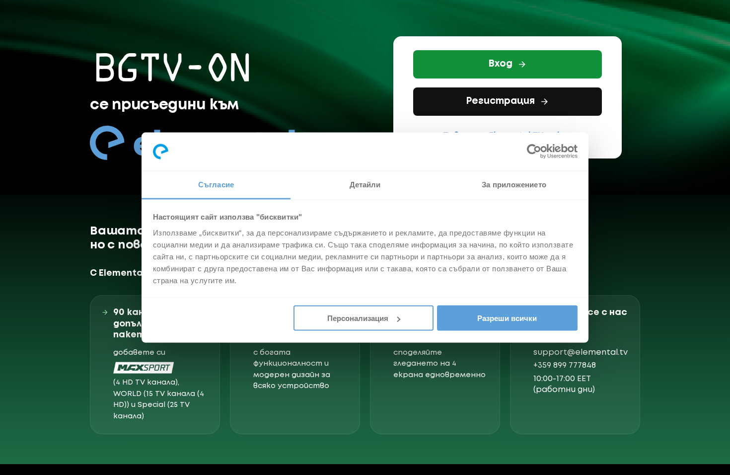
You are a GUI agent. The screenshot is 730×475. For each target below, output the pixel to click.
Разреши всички (507, 318)
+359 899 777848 (564, 365)
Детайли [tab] (365, 184)
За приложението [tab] (514, 184)
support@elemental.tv (580, 352)
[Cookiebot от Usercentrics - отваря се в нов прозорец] (534, 151)
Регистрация (500, 101)
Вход (500, 64)
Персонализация (357, 318)
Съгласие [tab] (216, 184)
